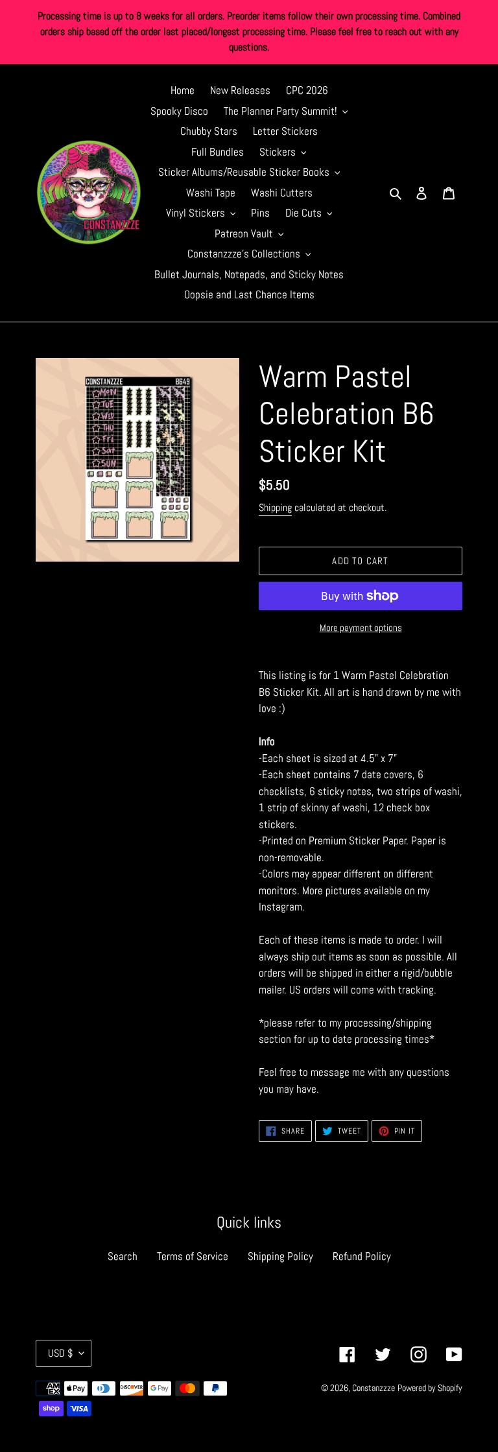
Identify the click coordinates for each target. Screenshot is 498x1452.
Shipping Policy (280, 1256)
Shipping (275, 507)
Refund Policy (362, 1256)
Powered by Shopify (429, 1388)
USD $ (60, 1353)
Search (122, 1256)
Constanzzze (373, 1388)
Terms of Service (192, 1256)
